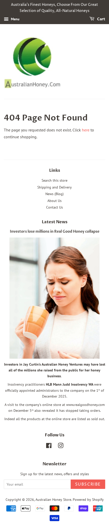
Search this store (54, 180)
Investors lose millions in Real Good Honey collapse (54, 231)
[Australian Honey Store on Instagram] (60, 446)
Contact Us (54, 207)
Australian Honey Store (53, 499)
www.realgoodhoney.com (85, 404)
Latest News (54, 222)
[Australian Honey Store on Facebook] (49, 446)
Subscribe (88, 484)
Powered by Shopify (88, 499)
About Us (54, 200)
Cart (100, 19)
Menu (15, 19)
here (85, 129)
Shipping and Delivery (54, 187)
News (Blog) (54, 194)
